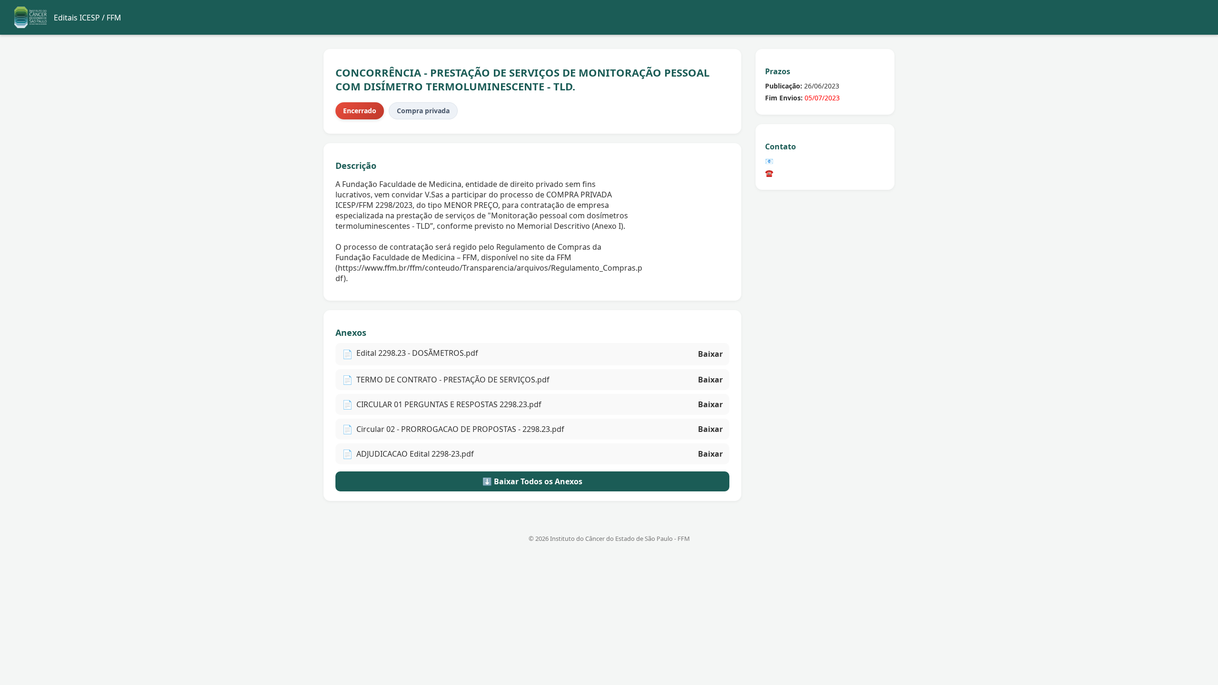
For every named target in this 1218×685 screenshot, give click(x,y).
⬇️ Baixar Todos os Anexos (532, 481)
